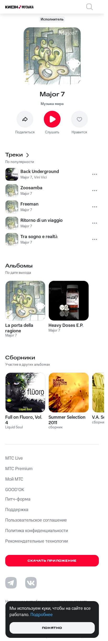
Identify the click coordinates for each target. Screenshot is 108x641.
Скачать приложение (52, 561)
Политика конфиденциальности (36, 531)
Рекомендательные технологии (36, 541)
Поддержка (16, 510)
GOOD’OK (14, 490)
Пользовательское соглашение (36, 520)
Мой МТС (14, 479)
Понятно (52, 628)
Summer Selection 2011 (66, 420)
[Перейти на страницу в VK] (31, 583)
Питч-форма (17, 499)
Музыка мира (52, 104)
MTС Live (14, 458)
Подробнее (41, 615)
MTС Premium (19, 469)
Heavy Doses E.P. (65, 325)
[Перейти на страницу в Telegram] (11, 583)
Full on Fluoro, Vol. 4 (23, 420)
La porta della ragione (19, 328)
